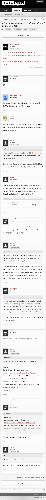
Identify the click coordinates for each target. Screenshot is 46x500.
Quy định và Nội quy (39, 497)
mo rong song (17, 29)
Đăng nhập (40, 1)
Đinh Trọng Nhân (16, 95)
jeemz (12, 177)
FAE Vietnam (14, 44)
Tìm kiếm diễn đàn (7, 14)
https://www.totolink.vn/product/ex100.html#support (19, 373)
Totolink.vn (6, 10)
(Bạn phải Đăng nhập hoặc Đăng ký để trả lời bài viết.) (30, 477)
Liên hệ (36, 494)
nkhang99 (13, 219)
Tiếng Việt (4, 494)
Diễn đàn (17, 10)
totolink (25, 29)
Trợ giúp (42, 494)
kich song (8, 29)
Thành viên (27, 10)
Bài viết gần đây (18, 14)
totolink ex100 (33, 29)
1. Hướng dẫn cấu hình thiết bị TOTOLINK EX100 (19, 52)
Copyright (3, 497)
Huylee (12, 331)
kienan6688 (14, 77)
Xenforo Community (23, 494)
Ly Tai (12, 116)
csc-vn (12, 140)
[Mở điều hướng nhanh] (44, 19)
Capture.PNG (15, 202)
